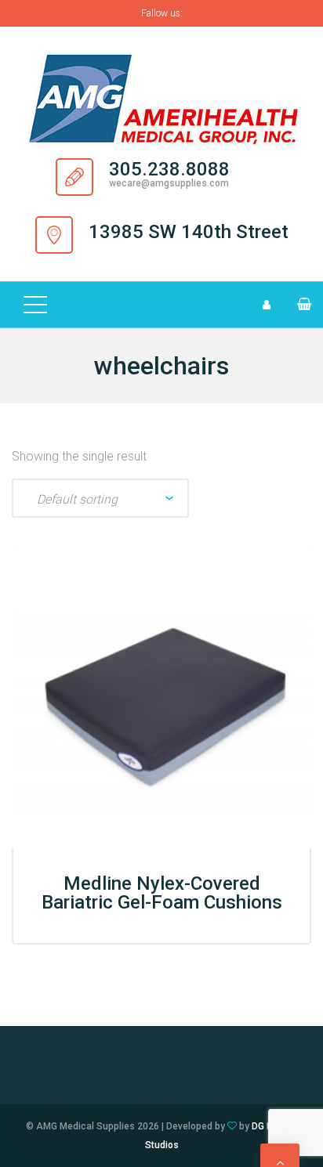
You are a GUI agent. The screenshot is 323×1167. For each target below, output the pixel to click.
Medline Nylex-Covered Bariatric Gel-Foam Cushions (162, 893)
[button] (297, 304)
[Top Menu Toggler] (35, 304)
